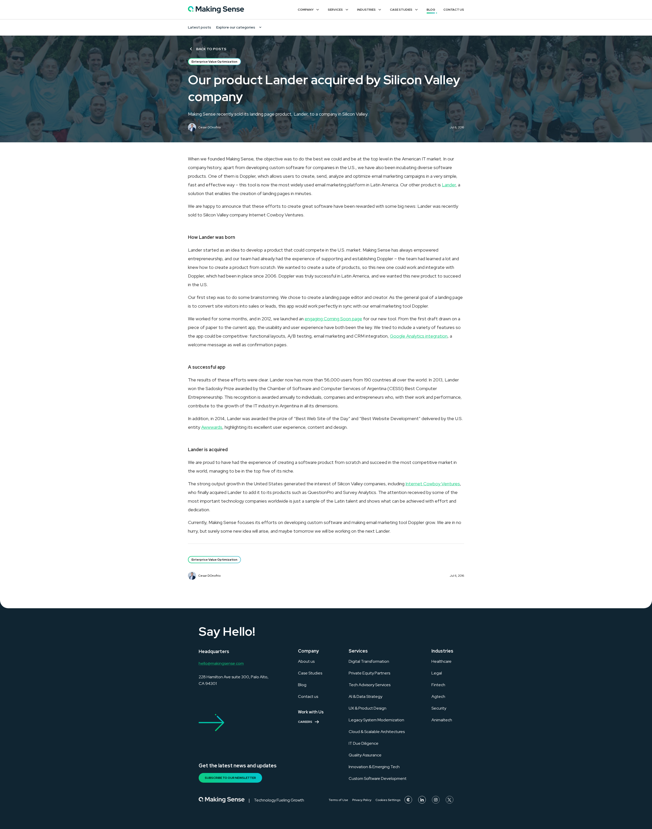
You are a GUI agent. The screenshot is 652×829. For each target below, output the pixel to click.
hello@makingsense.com (221, 663)
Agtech (438, 696)
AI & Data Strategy (365, 696)
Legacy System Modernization (376, 720)
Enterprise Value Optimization (214, 62)
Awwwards (211, 427)
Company (306, 10)
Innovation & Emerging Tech (374, 766)
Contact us (308, 696)
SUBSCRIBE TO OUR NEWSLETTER (230, 778)
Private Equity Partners (369, 673)
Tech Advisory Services (369, 684)
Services (335, 10)
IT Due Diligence (363, 743)
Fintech (438, 684)
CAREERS (305, 722)
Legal (436, 673)
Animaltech (441, 720)
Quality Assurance (365, 755)
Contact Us (453, 10)
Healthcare (441, 661)
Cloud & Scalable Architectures (377, 731)
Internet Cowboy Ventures (432, 484)
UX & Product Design (367, 708)
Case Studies (401, 10)
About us (306, 661)
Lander (449, 185)
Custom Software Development (377, 778)
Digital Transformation (369, 661)
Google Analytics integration (418, 336)
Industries (366, 10)
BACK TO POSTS (211, 49)
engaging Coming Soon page (333, 319)
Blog (431, 10)
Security (438, 708)
